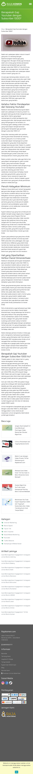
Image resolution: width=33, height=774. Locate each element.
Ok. (16, 772)
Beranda (4, 653)
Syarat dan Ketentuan (8, 665)
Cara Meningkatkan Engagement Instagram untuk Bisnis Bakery (15, 562)
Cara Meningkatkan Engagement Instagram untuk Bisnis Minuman (15, 581)
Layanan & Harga (7, 659)
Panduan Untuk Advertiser (11, 673)
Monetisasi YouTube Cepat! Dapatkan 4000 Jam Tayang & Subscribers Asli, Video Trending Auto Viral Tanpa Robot (22, 505)
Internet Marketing (10, 523)
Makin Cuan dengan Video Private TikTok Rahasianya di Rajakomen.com (21, 459)
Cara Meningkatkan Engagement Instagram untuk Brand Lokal (15, 600)
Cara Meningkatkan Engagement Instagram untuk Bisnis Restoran (15, 575)
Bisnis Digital (8, 526)
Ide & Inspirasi (8, 532)
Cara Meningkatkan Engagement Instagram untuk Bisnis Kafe (15, 568)
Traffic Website (9, 541)
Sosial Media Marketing (11, 535)
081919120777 (7, 645)
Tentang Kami (6, 656)
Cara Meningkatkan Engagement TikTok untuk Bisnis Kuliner (14, 613)
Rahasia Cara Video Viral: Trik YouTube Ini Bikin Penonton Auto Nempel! (22, 474)
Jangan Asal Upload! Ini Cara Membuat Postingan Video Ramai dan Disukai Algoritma (22, 430)
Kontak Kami (5, 670)
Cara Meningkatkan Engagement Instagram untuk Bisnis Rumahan (15, 587)
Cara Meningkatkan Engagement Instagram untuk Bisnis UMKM (15, 594)
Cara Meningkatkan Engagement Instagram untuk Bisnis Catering (15, 556)
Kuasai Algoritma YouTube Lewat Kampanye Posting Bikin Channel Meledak (22, 488)
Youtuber (7, 538)
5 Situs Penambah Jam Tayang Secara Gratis (22, 443)
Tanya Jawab (5, 662)
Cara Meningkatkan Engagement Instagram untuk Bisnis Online (15, 607)
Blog (2, 29)
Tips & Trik (7, 529)
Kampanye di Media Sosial (12, 544)
